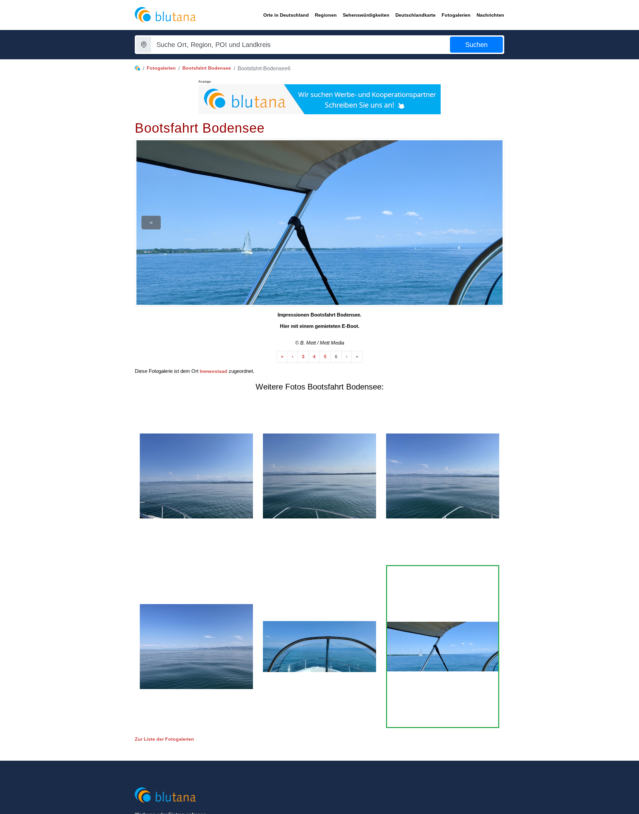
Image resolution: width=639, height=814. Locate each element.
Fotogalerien (161, 68)
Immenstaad (213, 371)
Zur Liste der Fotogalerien (164, 739)
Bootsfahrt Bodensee (206, 68)
